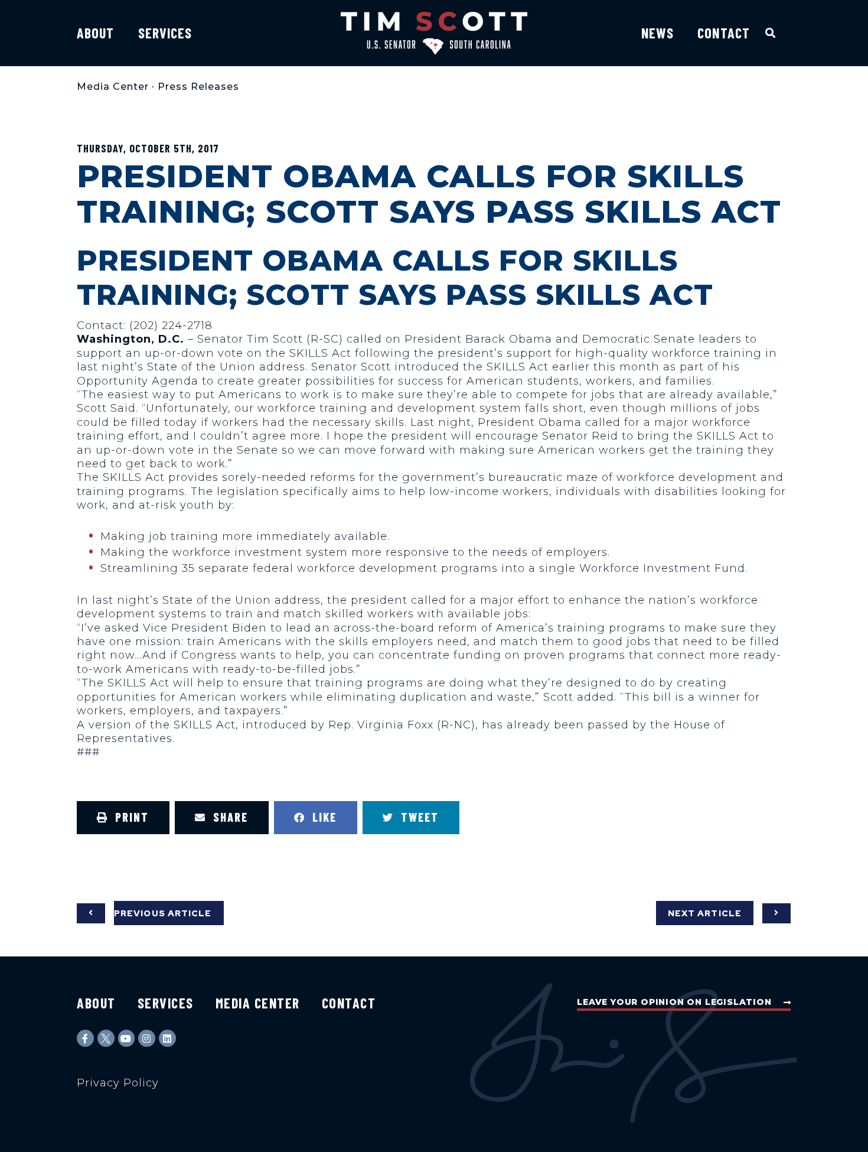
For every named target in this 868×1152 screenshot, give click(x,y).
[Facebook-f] (85, 1038)
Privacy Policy (118, 1082)
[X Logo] (106, 1038)
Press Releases (198, 86)
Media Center (113, 86)
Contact (723, 32)
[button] (770, 32)
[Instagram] (146, 1038)
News (657, 32)
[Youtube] (126, 1038)
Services (165, 32)
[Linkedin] (167, 1038)
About (96, 32)
